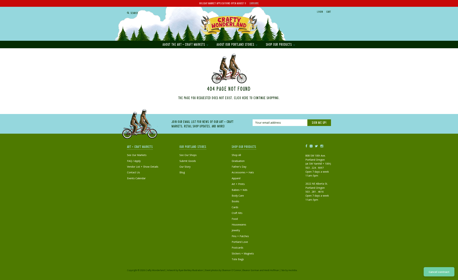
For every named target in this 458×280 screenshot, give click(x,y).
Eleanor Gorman (250, 270)
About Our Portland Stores (236, 44)
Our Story (185, 166)
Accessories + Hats (243, 172)
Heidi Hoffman (271, 270)
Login (320, 11)
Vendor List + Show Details (142, 166)
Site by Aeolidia (289, 270)
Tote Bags (238, 259)
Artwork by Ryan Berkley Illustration (185, 270)
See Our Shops (188, 155)
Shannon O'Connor (231, 270)
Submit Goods (187, 161)
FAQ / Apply (134, 161)
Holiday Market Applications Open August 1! (222, 3)
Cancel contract (439, 272)
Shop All (236, 155)
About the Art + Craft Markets (184, 44)
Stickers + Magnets (243, 253)
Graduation (238, 161)
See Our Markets (137, 155)
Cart (328, 11)
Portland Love (240, 242)
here (245, 98)
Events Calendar (136, 178)
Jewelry (236, 230)
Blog (182, 172)
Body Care (238, 195)
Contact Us (133, 172)
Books (235, 201)
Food (235, 218)
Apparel (236, 178)
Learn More (254, 3)
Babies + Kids (239, 190)
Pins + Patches (240, 236)
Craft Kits (237, 213)
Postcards (237, 247)
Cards (235, 207)
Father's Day (239, 166)
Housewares (239, 224)
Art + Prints (238, 184)
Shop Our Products (279, 44)
